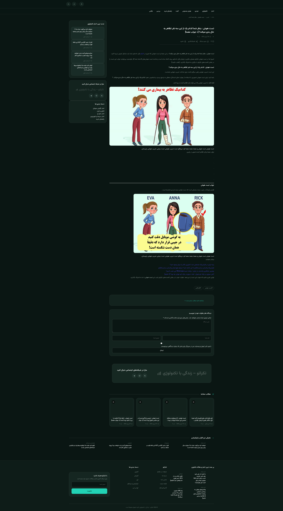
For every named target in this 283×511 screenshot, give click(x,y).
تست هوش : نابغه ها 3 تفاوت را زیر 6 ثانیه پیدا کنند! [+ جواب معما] (122, 419)
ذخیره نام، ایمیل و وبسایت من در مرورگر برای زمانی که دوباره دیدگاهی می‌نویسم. (186, 346)
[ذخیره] (193, 402)
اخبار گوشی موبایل (98, 108)
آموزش (136, 476)
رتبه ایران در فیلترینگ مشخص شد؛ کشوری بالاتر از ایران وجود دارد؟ (192, 265)
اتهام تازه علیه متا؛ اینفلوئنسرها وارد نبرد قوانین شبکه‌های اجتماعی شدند (83, 67)
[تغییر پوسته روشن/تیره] (74, 4)
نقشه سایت (163, 484)
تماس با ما (164, 480)
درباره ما (164, 476)
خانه (212, 17)
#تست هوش (208, 288)
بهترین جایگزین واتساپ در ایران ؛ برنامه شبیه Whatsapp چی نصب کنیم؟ (190, 271)
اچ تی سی (135, 488)
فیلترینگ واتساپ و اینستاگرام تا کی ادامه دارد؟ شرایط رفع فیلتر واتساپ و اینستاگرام (186, 268)
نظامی (151, 11)
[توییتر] (145, 376)
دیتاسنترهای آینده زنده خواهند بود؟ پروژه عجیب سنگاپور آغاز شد (83, 55)
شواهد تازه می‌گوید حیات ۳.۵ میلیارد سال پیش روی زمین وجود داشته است (82, 31)
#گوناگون (198, 288)
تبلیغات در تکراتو (162, 472)
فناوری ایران (100, 111)
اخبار (212, 11)
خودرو (197, 11)
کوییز (207, 17)
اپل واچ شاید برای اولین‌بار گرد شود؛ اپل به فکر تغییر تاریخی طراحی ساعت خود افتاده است (202, 420)
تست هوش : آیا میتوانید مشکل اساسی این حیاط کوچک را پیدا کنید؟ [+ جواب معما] (176, 420)
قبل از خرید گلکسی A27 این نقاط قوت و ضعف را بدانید (82, 43)
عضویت (89, 491)
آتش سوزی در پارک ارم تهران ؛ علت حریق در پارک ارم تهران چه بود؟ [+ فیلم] (189, 274)
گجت (177, 11)
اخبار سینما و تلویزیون (97, 116)
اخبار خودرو (100, 114)
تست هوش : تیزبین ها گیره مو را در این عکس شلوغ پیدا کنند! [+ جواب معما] (148, 420)
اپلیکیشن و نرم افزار (132, 484)
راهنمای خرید (168, 11)
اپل (137, 480)
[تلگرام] (134, 376)
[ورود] (81, 4)
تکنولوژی (204, 11)
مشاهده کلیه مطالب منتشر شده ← (194, 301)
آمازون (136, 472)
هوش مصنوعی (186, 11)
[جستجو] (68, 4)
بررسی (158, 11)
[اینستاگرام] (139, 376)
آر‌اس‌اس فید (163, 488)
